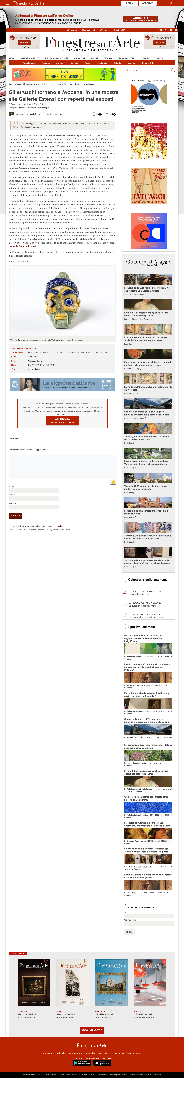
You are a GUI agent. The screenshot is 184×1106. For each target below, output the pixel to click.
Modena (32, 356)
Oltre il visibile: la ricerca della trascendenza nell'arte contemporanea (146, 798)
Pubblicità (119, 30)
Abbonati (147, 3)
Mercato (132, 63)
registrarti (56, 526)
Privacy (124, 1075)
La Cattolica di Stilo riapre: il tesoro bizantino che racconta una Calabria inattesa (147, 289)
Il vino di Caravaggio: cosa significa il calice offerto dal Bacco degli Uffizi (146, 314)
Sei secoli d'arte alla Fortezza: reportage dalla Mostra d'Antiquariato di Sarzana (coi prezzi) (147, 850)
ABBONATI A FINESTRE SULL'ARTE (62, 421)
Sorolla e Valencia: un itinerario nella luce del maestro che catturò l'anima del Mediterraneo (147, 562)
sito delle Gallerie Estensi (22, 246)
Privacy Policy (117, 1053)
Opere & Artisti (30, 58)
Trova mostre (126, 58)
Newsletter (88, 30)
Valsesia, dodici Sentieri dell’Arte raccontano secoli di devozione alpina (146, 438)
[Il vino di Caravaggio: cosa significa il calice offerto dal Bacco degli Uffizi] (148, 305)
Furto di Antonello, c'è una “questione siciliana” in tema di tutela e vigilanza (148, 876)
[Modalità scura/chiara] (114, 115)
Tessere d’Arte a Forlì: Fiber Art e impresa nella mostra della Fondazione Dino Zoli (147, 537)
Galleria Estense (36, 360)
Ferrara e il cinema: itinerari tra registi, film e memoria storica (146, 512)
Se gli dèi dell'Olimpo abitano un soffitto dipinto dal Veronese (148, 388)
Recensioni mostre (57, 58)
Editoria (117, 63)
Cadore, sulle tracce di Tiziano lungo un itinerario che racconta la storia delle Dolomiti (147, 413)
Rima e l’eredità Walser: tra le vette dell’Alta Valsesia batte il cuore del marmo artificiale (146, 463)
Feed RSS (102, 1053)
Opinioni (79, 58)
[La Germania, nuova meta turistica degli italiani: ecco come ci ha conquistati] (148, 755)
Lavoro (146, 58)
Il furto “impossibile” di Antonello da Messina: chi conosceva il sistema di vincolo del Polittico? (147, 667)
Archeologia (43, 107)
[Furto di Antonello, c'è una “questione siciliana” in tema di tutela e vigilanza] (148, 885)
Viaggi (94, 58)
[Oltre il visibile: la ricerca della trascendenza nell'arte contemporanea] (148, 807)
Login (129, 3)
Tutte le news (29, 63)
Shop (160, 58)
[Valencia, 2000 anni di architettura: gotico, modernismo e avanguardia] (148, 478)
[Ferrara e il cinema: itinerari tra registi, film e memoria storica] (148, 503)
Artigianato (102, 63)
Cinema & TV (148, 63)
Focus (87, 63)
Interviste (73, 63)
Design (108, 58)
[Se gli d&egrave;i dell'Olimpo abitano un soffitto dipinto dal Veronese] (148, 379)
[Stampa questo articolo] (100, 114)
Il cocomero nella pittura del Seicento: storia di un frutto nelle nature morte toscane (147, 364)
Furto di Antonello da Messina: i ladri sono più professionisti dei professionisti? (147, 695)
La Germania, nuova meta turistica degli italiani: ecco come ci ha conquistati (148, 746)
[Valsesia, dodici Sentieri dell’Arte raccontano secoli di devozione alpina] (148, 429)
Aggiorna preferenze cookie (139, 1075)
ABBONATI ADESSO (92, 1030)
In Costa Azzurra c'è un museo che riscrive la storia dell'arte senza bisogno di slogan (146, 339)
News (12, 58)
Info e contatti (75, 1053)
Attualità (46, 63)
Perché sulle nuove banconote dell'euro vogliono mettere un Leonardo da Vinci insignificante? (144, 638)
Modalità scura (134, 1053)
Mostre (59, 63)
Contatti (104, 30)
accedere (43, 526)
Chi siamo (72, 30)
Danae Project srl (115, 1075)
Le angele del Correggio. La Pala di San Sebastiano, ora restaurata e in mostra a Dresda (148, 824)
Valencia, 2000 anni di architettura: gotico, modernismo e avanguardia (145, 487)
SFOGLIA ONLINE (27, 1014)
